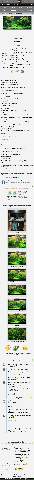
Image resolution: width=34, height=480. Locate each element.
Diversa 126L (18, 13)
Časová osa (20, 197)
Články (21, 7)
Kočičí (9, 1)
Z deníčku (24, 197)
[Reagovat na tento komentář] (7, 448)
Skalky (25, 1)
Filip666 (11, 13)
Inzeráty (29, 7)
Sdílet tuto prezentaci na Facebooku (16, 181)
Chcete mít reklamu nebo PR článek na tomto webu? (16, 475)
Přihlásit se (30, 4)
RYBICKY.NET (5, 4)
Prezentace (13, 10)
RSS (14, 478)
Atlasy (13, 7)
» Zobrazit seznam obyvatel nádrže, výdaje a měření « (17, 354)
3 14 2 (20, 351)
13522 (8, 56)
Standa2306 (5, 464)
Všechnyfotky (9, 197)
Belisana (4, 448)
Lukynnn (4, 468)
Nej (4, 10)
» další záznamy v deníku (8, 435)
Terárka (31, 1)
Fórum (21, 10)
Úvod (4, 7)
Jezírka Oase (17, 476)
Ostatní (30, 10)
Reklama (17, 478)
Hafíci (4, 1)
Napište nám (22, 478)
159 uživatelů (26, 64)
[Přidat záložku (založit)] (1, 479)
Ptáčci (15, 1)
